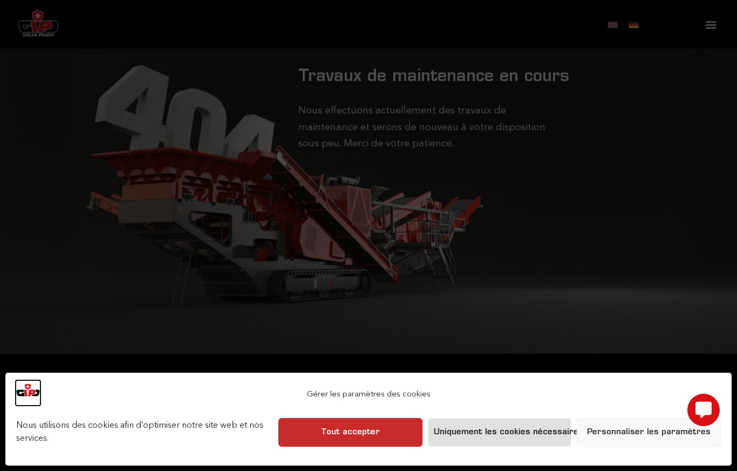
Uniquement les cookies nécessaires (503, 432)
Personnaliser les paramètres (649, 432)
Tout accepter (350, 432)
